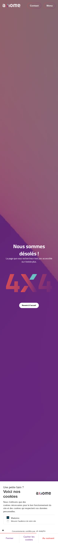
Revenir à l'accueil (29, 305)
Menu (50, 5)
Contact (34, 5)
